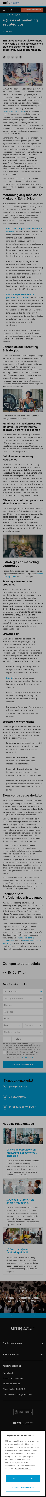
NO (14, 1478)
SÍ (31, 1478)
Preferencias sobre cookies (23, 1487)
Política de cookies (23, 1469)
